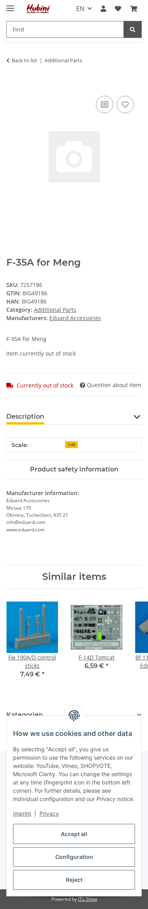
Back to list (24, 60)
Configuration (74, 856)
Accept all (74, 834)
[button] (103, 9)
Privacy (49, 813)
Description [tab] (25, 416)
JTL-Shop (87, 899)
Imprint (22, 813)
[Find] (133, 29)
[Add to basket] (12, 85)
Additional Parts (55, 309)
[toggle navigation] (10, 5)
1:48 (71, 444)
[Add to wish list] (125, 104)
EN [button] (80, 8)
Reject (74, 879)
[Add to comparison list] (104, 104)
